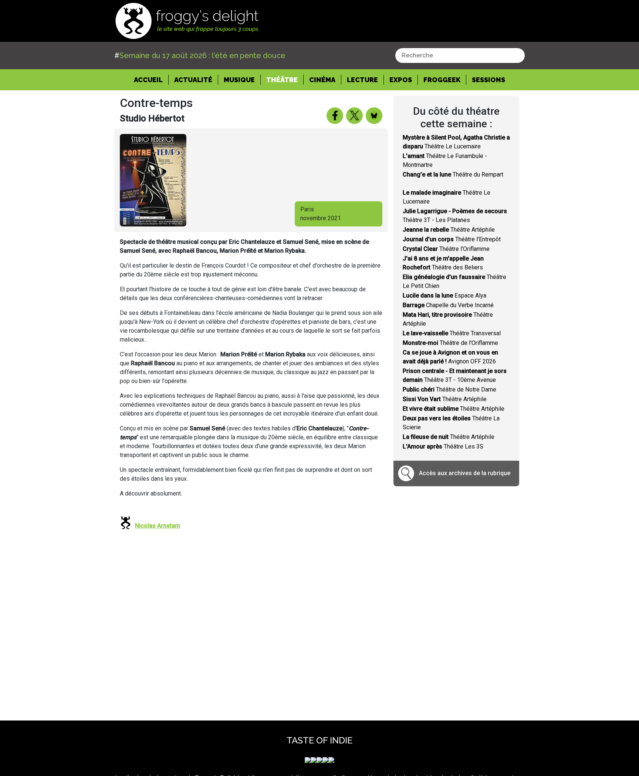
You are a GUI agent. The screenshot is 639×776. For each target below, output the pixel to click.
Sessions (488, 80)
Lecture (362, 80)
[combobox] (460, 55)
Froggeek (441, 80)
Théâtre (282, 80)
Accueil (151, 79)
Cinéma (322, 80)
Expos (400, 80)
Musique (239, 80)
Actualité (193, 80)
